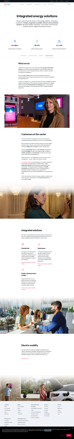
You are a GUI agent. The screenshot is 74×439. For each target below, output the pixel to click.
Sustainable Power (22, 418)
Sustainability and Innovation (35, 405)
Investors (61, 1)
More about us (7, 418)
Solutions (41, 55)
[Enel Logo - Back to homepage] (7, 4)
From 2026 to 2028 (26, 162)
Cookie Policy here (48, 430)
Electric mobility (49, 56)
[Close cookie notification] (72, 428)
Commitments (37, 4)
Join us (44, 4)
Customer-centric (33, 55)
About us (22, 4)
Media (57, 1)
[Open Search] (69, 4)
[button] (7, 1)
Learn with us (51, 4)
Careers (67, 1)
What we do (23, 55)
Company (52, 1)
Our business (29, 4)
